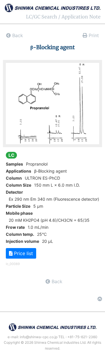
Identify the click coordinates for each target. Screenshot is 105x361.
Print (93, 35)
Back (17, 35)
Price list (23, 253)
